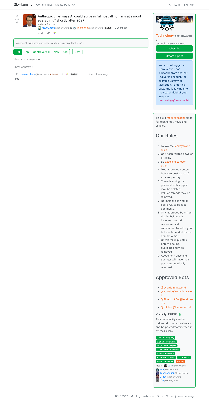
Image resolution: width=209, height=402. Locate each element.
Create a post (174, 56)
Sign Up (189, 4)
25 (42, 32)
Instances (148, 396)
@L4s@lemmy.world (173, 287)
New (56, 51)
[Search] (170, 4)
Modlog (180, 361)
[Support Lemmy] (73, 4)
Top (26, 51)
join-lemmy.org (184, 396)
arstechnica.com (46, 24)
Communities (44, 4)
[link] (48, 33)
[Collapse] (17, 74)
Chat (77, 51)
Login (177, 4)
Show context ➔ (24, 66)
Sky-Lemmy (23, 5)
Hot (18, 51)
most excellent (176, 117)
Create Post (62, 4)
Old (65, 51)
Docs (160, 396)
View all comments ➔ (27, 59)
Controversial (41, 51)
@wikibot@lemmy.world (176, 307)
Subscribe (174, 48)
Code (169, 396)
